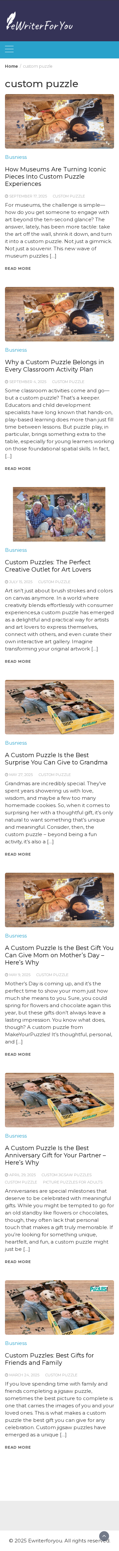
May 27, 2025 (21, 774)
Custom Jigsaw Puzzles (67, 1175)
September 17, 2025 (28, 196)
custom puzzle (69, 196)
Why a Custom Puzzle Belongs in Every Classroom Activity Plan (54, 366)
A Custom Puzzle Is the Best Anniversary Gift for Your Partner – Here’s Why (55, 1155)
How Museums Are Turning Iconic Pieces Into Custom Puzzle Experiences (55, 177)
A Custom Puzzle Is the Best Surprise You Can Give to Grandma (56, 759)
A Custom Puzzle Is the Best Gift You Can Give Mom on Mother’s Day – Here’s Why (59, 955)
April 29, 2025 (22, 1175)
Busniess (16, 157)
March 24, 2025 (24, 1375)
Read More (18, 268)
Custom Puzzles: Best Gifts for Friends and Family (49, 1359)
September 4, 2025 (27, 381)
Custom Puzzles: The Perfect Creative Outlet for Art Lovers (48, 566)
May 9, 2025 (19, 974)
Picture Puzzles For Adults (72, 1182)
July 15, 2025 (20, 582)
